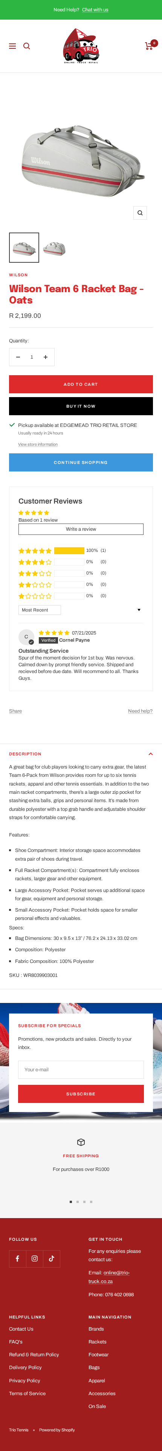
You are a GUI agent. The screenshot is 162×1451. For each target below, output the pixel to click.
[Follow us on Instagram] (34, 1258)
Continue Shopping (81, 462)
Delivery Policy (25, 1367)
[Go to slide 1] (71, 1202)
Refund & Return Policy (34, 1354)
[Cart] (149, 46)
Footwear (99, 1354)
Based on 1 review (38, 520)
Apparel (97, 1380)
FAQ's (16, 1342)
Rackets (98, 1342)
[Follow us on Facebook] (17, 1258)
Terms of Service (27, 1393)
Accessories (102, 1393)
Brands (96, 1329)
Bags (94, 1367)
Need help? (140, 711)
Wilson (18, 275)
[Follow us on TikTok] (51, 1258)
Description (25, 754)
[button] (35, 550)
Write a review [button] (81, 529)
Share (15, 711)
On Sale (97, 1406)
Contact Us (21, 1329)
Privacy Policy (24, 1380)
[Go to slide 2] (77, 1202)
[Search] (26, 46)
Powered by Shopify (57, 1430)
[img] (54, 633)
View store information (38, 444)
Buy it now (81, 406)
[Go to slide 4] (91, 1202)
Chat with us (95, 9)
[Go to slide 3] (84, 1202)
